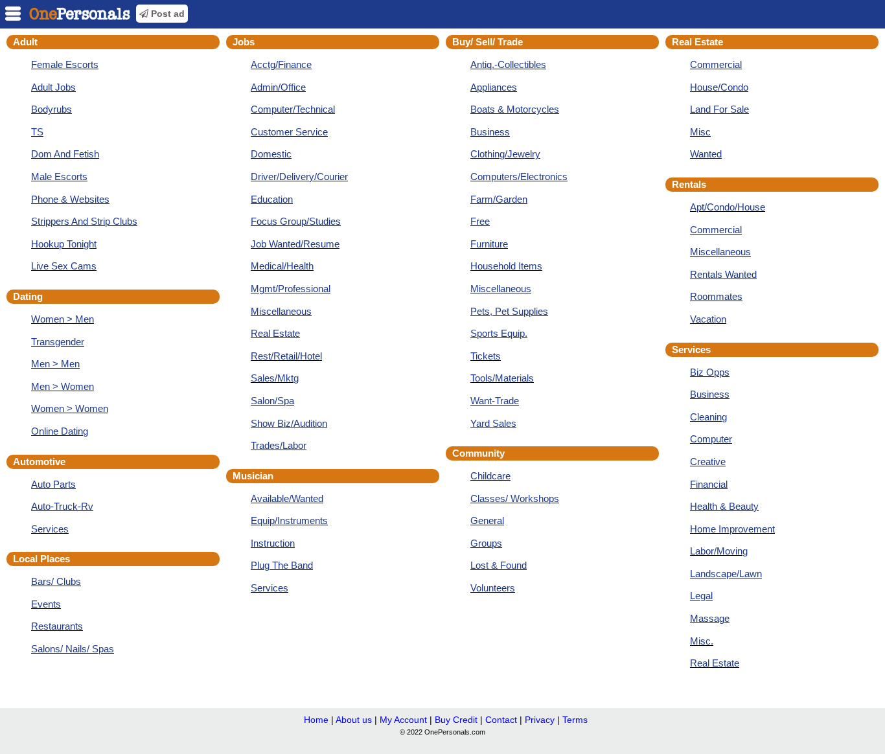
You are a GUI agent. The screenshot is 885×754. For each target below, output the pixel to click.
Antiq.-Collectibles (508, 64)
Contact (501, 719)
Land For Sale (719, 109)
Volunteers (492, 587)
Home (316, 719)
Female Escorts (64, 64)
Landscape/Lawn (726, 573)
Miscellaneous (281, 311)
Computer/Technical (293, 109)
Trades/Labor (278, 445)
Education (272, 199)
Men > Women (62, 386)
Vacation (708, 319)
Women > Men (62, 319)
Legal (701, 595)
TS (37, 131)
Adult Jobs (53, 87)
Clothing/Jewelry (505, 153)
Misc (700, 131)
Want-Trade (494, 400)
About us (354, 719)
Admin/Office (278, 87)
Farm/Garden (498, 199)
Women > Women (69, 408)
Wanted (706, 153)
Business (490, 131)
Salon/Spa (272, 400)
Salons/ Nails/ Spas (72, 648)
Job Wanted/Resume (295, 243)
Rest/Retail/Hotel (286, 355)
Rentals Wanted (723, 274)
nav (13, 13)
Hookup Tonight (64, 243)
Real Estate (275, 333)
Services (50, 528)
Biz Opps (710, 372)
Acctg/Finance (281, 64)
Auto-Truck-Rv (62, 506)
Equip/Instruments (289, 520)
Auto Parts (53, 484)
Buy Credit (456, 719)
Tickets (485, 355)
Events (46, 604)
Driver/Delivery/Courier (299, 176)
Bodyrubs (51, 109)
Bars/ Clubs (56, 581)
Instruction (273, 543)
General (487, 520)
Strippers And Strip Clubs (84, 221)
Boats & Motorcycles (514, 109)
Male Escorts (59, 176)
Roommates (716, 296)
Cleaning (708, 416)
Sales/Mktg (275, 377)
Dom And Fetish (65, 153)
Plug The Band (282, 565)
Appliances (493, 87)
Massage (710, 618)
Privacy (540, 719)
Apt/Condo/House (727, 206)
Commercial (716, 64)
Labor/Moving (719, 550)
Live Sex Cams (64, 265)
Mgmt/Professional (290, 288)
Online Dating (59, 431)
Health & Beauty (724, 506)
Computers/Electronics (519, 176)
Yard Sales (493, 423)
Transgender (57, 341)
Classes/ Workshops (514, 498)
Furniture (489, 243)
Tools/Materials (502, 377)
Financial (709, 484)
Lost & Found (498, 565)
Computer (711, 438)
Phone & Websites (70, 199)
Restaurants (57, 626)
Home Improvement (732, 528)
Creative (708, 461)
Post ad (166, 13)
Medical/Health (282, 265)
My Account (403, 719)
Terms (575, 719)
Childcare (490, 475)
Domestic (271, 153)
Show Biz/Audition (289, 423)
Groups (486, 543)
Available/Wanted (287, 498)
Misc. (701, 640)
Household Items (506, 265)
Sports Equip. (498, 333)
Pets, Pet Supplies (509, 311)
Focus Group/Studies (296, 221)
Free (480, 221)
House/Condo (719, 87)
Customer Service (289, 131)
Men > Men (55, 363)
